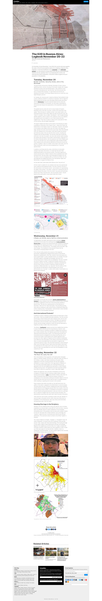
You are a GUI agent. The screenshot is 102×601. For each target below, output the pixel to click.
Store (27, 2)
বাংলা (21, 592)
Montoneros (41, 101)
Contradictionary (29, 578)
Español (18, 587)
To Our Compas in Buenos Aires (39, 297)
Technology (19, 572)
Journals (18, 574)
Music (31, 574)
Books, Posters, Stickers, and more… (21, 585)
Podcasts (23, 2)
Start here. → (59, 581)
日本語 (32, 588)
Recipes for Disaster (25, 579)
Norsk (19, 594)
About (37, 2)
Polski (23, 588)
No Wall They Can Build (24, 580)
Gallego (31, 593)
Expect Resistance (17, 579)
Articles (15, 569)
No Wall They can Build (24, 582)
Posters (21, 574)
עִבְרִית (30, 592)
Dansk (27, 592)
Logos (34, 574)
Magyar (15, 591)
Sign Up (86, 574)
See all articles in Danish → (43, 2)
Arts (15, 570)
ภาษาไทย (33, 592)
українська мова (17, 593)
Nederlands (25, 591)
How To (34, 570)
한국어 (15, 592)
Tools (20, 2)
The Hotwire (32, 582)
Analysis (22, 570)
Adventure (18, 570)
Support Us (86, 1)
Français (29, 587)
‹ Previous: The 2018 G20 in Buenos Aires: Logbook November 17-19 (43, 535)
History (31, 570)
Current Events (51, 532)
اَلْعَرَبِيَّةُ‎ (35, 591)
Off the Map (32, 580)
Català (26, 593)
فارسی (22, 591)
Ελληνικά (26, 588)
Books (15, 2)
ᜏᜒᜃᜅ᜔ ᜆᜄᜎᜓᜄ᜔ (23, 594)
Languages (33, 2)
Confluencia (43, 327)
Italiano (22, 587)
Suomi (30, 588)
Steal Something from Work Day (28, 575)
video (47, 374)
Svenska (24, 592)
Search (29, 2)
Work (33, 578)
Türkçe (19, 591)
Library (17, 2)
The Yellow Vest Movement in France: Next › (62, 535)
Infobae (63, 240)
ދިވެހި (29, 593)
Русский (19, 588)
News (15, 572)
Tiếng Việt (23, 593)
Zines (15, 574)
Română (18, 592)
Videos (28, 574)
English (15, 587)
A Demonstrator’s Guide (26, 572)
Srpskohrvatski (31, 591)
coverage (54, 69)
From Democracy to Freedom (19, 578)
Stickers (25, 574)
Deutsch (25, 587)
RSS (18, 569)
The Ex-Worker (17, 582)
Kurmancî (16, 594)
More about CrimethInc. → (57, 577)
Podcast (16, 581)
